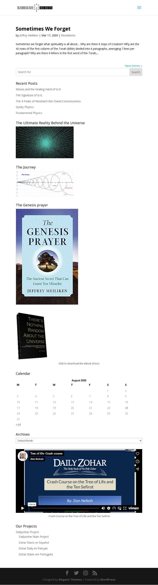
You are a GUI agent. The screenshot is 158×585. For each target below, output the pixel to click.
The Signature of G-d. (29, 95)
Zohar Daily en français (33, 548)
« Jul (18, 424)
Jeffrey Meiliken (28, 35)
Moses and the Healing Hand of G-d (38, 89)
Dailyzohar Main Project (34, 536)
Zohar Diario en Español (34, 542)
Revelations (68, 35)
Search (136, 72)
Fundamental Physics (29, 113)
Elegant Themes (70, 579)
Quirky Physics (25, 107)
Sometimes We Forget (43, 28)
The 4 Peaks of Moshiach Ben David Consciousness (48, 101)
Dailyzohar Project (27, 532)
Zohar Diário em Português (36, 554)
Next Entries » (133, 66)
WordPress (107, 579)
